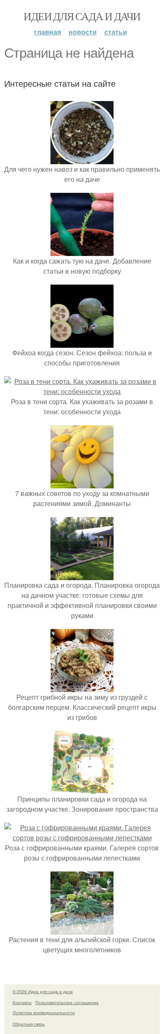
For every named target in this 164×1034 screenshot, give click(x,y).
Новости (83, 32)
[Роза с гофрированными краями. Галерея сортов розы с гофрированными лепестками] (82, 837)
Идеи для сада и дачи (82, 16)
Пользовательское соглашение (67, 1002)
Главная (47, 32)
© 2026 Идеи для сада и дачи (43, 991)
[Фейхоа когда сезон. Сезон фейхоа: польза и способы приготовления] (82, 342)
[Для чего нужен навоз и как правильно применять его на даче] (82, 159)
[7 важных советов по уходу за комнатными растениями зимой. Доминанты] (82, 483)
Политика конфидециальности (44, 1012)
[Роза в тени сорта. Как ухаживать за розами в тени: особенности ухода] (82, 391)
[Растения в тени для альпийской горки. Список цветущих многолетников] (82, 929)
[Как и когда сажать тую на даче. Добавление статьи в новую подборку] (82, 251)
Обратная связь (29, 1024)
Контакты (22, 1002)
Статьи (115, 32)
